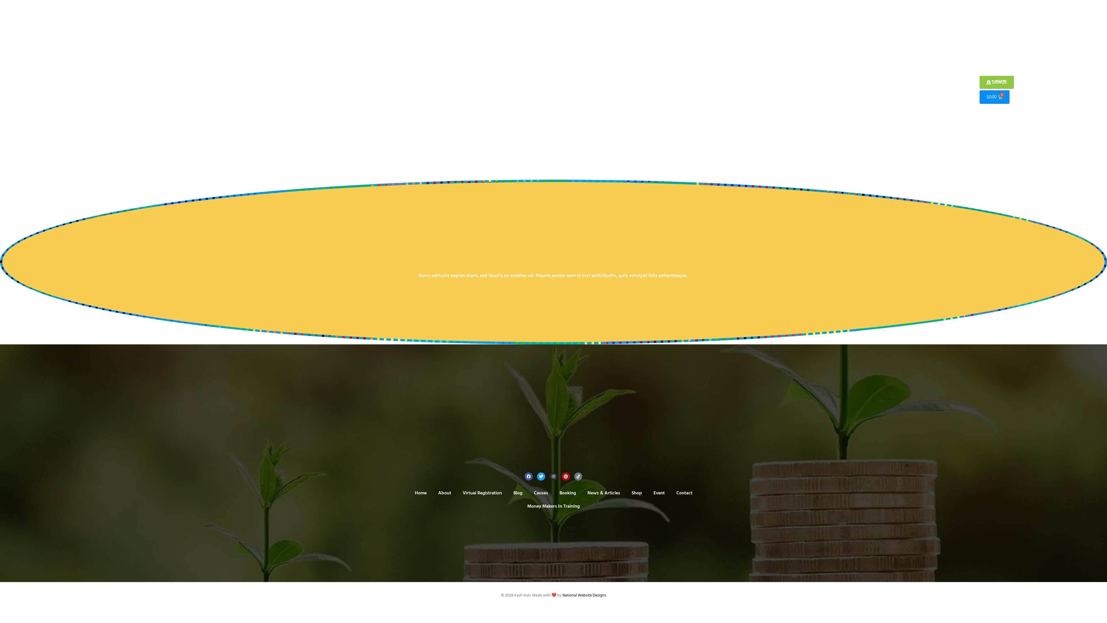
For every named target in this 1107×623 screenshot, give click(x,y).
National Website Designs (584, 595)
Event (601, 90)
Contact (620, 90)
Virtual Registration (458, 90)
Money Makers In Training (660, 90)
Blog (488, 90)
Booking (527, 90)
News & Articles (557, 90)
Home (409, 90)
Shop (584, 90)
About (426, 90)
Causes (506, 90)
